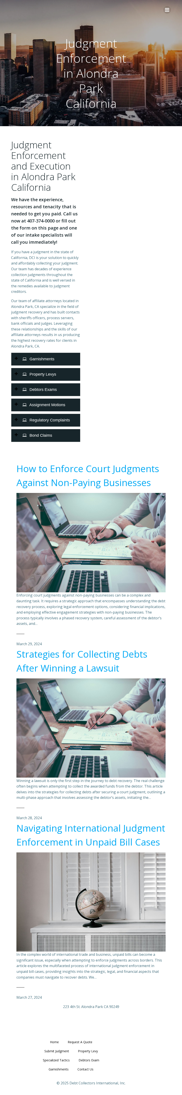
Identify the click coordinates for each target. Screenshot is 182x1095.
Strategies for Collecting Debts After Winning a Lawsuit (81, 661)
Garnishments (59, 1069)
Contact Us (85, 1069)
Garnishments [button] (41, 359)
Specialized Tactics (56, 1060)
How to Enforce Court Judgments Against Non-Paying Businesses (87, 475)
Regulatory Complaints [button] (49, 420)
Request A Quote (80, 1042)
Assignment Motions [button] (46, 405)
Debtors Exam (89, 1060)
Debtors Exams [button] (42, 389)
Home (54, 1042)
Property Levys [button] (42, 374)
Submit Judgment (56, 1051)
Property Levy (88, 1051)
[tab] (45, 359)
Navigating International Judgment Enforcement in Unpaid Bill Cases (90, 835)
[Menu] (167, 10)
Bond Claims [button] (40, 435)
